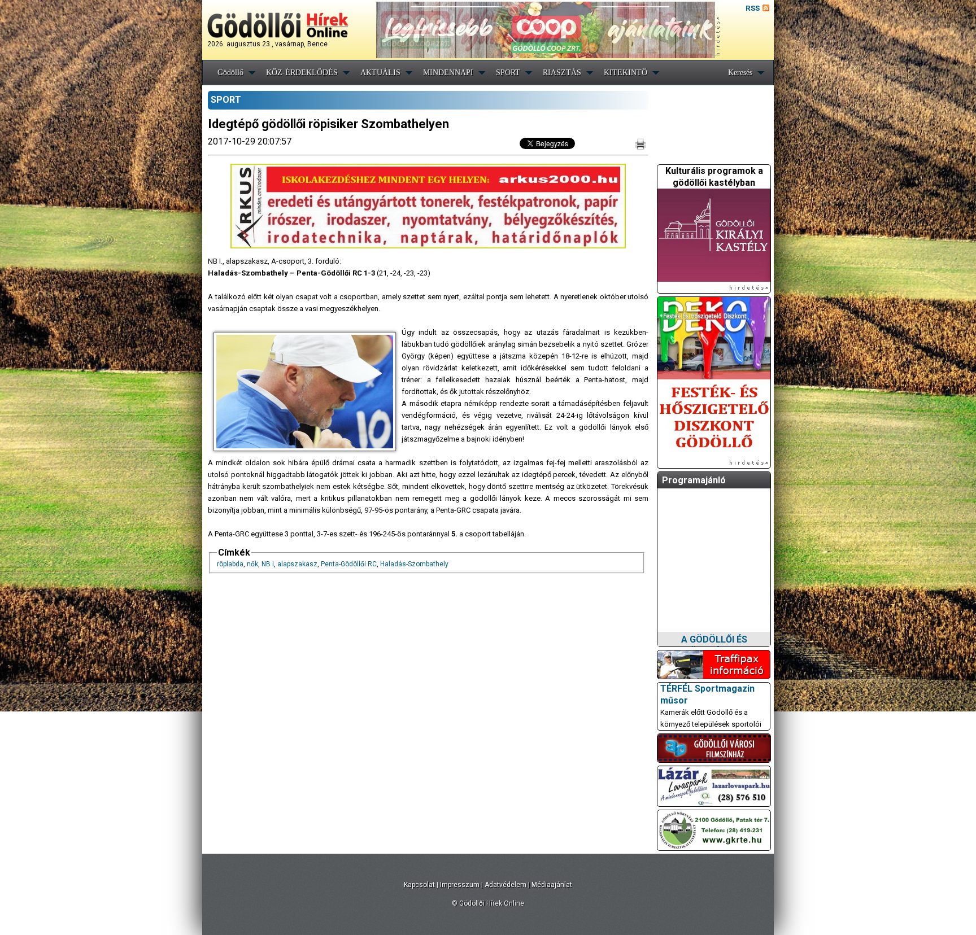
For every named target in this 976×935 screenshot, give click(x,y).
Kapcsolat (419, 885)
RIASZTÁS (562, 72)
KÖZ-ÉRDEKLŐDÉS (302, 72)
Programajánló (694, 480)
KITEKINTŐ (625, 72)
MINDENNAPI (448, 72)
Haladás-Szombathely (414, 564)
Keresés (740, 72)
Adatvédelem (505, 885)
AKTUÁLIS (380, 72)
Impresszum (460, 885)
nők (252, 564)
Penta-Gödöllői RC (349, 564)
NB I (268, 564)
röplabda (230, 564)
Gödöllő (230, 72)
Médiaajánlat (551, 885)
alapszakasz (297, 564)
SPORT (508, 72)
